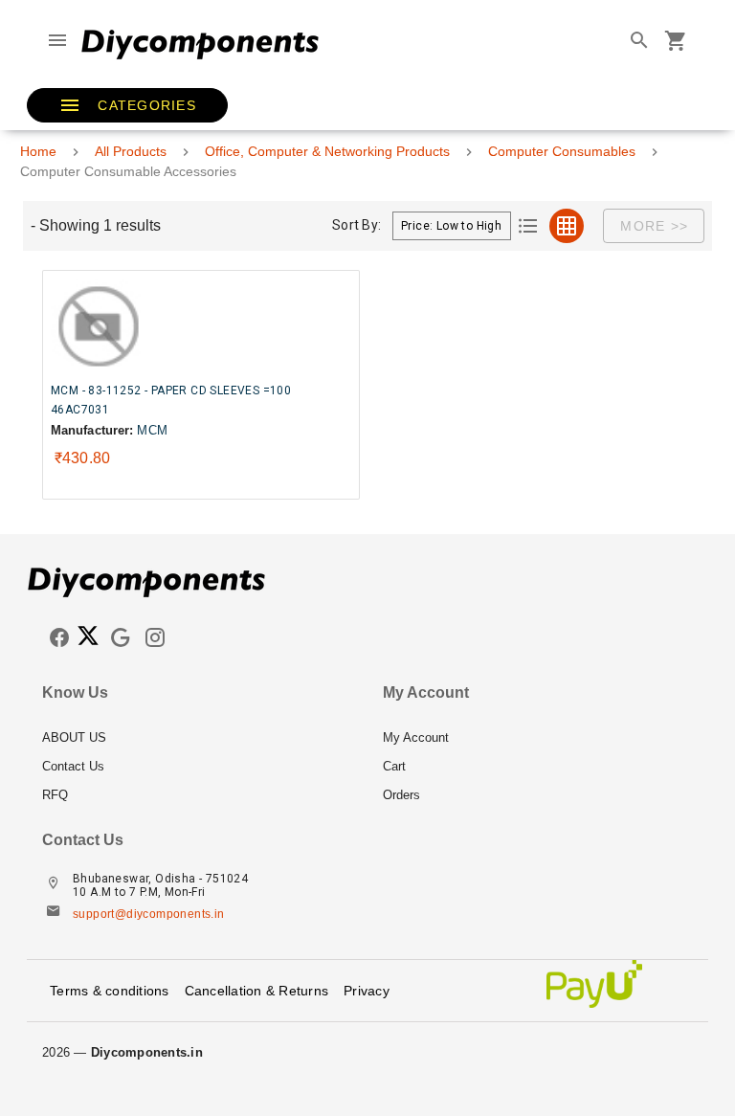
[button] (127, 105)
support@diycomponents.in (149, 914)
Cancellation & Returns (257, 990)
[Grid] (566, 226)
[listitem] (197, 738)
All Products (131, 151)
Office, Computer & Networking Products (327, 151)
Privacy (367, 990)
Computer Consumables (561, 151)
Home (38, 151)
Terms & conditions (109, 990)
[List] (528, 226)
